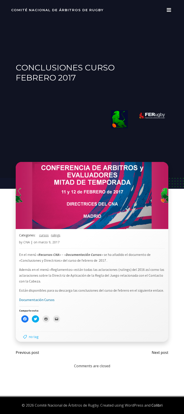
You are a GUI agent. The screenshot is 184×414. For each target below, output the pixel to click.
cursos (44, 235)
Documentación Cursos (37, 299)
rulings (55, 235)
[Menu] (169, 10)
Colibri (156, 405)
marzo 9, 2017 (48, 242)
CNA (26, 242)
